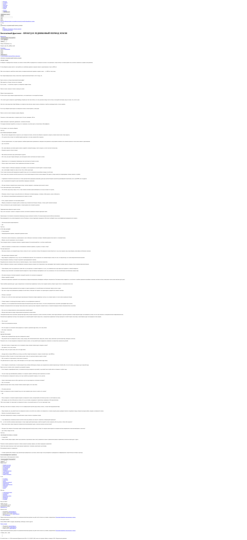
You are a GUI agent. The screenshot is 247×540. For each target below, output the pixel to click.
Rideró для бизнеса (7, 474)
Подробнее (3, 48)
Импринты (7, 21)
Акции (4, 8)
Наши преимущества (7, 484)
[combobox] (123, 17)
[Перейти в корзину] (3, 23)
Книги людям (31, 21)
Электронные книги (7, 492)
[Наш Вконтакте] (3, 534)
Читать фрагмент (4, 39)
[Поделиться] (2, 53)
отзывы (5, 56)
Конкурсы (5, 5)
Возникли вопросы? (7, 482)
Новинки (5, 494)
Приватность (6, 483)
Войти (2, 15)
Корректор (5, 469)
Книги (4, 481)
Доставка (5, 499)
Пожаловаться (4, 54)
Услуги (4, 3)
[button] (123, 18)
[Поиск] (2, 19)
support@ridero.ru (12, 511)
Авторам (5, 6)
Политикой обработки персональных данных (66, 517)
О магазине (5, 479)
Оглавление (10, 56)
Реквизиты (5, 485)
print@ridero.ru (13, 512)
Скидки (22, 21)
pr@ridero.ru (7, 515)
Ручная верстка (6, 467)
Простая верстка (6, 466)
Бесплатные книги (7, 495)
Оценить (8, 49)
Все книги (3, 21)
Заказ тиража (6, 472)
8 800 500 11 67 (4, 507)
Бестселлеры (12, 21)
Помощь (5, 10)
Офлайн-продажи (7, 465)
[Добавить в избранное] (2, 51)
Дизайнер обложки (7, 470)
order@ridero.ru (16, 513)
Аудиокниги (6, 493)
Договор (5, 486)
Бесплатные (18, 21)
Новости (5, 7)
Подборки (26, 21)
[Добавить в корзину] (5, 41)
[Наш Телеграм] (3, 536)
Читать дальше (4, 523)
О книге (2, 56)
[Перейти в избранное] (1, 23)
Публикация (6, 473)
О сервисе (5, 2)
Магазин (5, 1)
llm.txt (4, 488)
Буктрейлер (5, 468)
